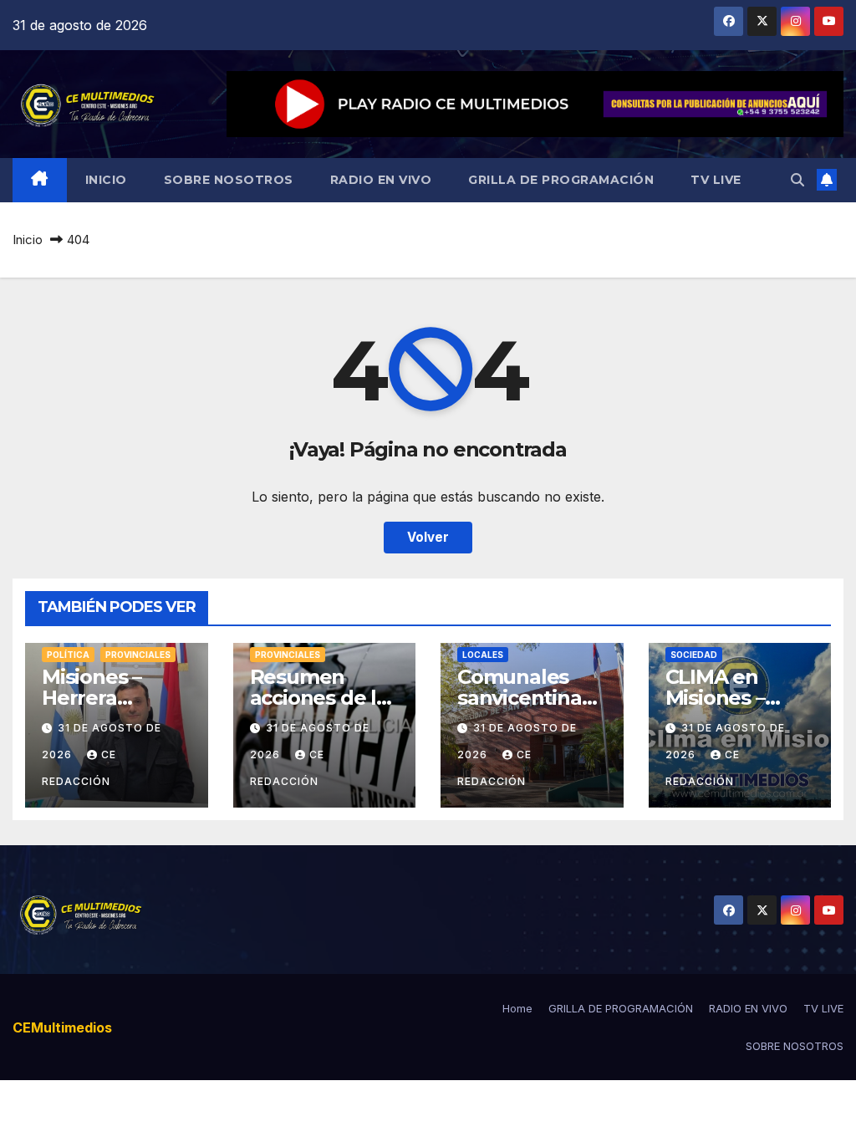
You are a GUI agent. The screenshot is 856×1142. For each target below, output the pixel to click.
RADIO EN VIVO (381, 179)
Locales (482, 655)
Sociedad (693, 655)
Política (68, 655)
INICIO (106, 179)
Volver (428, 537)
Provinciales (138, 655)
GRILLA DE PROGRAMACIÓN (561, 179)
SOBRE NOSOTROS (228, 179)
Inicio (28, 239)
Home (517, 1008)
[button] (797, 179)
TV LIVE (715, 179)
